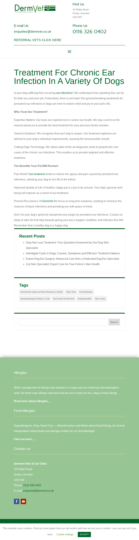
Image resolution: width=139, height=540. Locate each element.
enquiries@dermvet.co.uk (32, 31)
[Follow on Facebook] (16, 501)
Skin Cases (100, 299)
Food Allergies (86, 292)
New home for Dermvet (63, 299)
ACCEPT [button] (84, 534)
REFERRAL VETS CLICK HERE (37, 40)
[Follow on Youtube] (23, 501)
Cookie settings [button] (65, 534)
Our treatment (37, 174)
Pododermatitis (85, 299)
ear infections (64, 92)
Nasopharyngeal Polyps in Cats (35, 299)
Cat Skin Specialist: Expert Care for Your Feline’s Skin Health (63, 264)
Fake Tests (71, 292)
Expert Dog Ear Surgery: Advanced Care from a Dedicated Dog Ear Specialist (72, 258)
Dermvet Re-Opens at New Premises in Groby (42, 292)
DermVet (47, 201)
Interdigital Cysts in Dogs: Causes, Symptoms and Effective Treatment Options (73, 253)
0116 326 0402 (89, 32)
